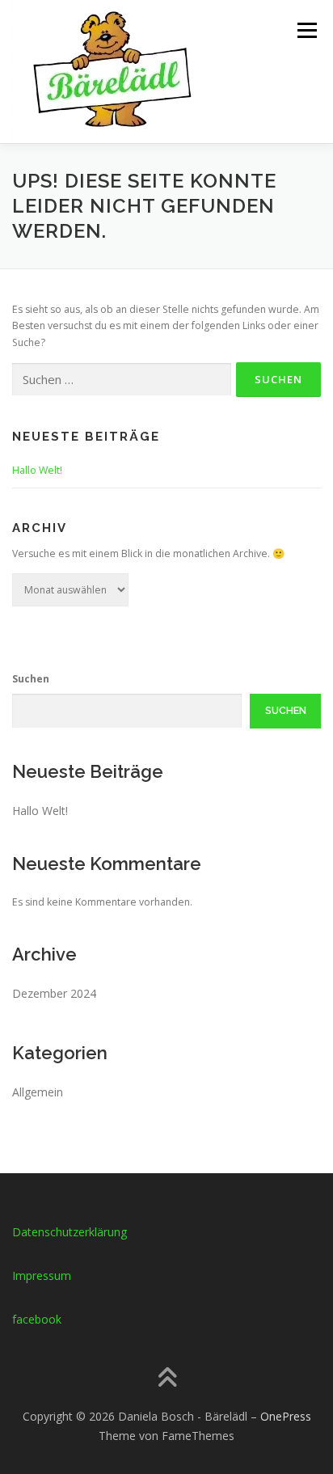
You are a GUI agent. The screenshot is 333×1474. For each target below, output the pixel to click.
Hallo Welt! (37, 470)
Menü (306, 30)
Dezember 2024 (54, 993)
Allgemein (37, 1092)
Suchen (30, 679)
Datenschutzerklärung (69, 1232)
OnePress (285, 1416)
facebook (36, 1319)
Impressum (41, 1275)
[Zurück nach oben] (167, 1379)
